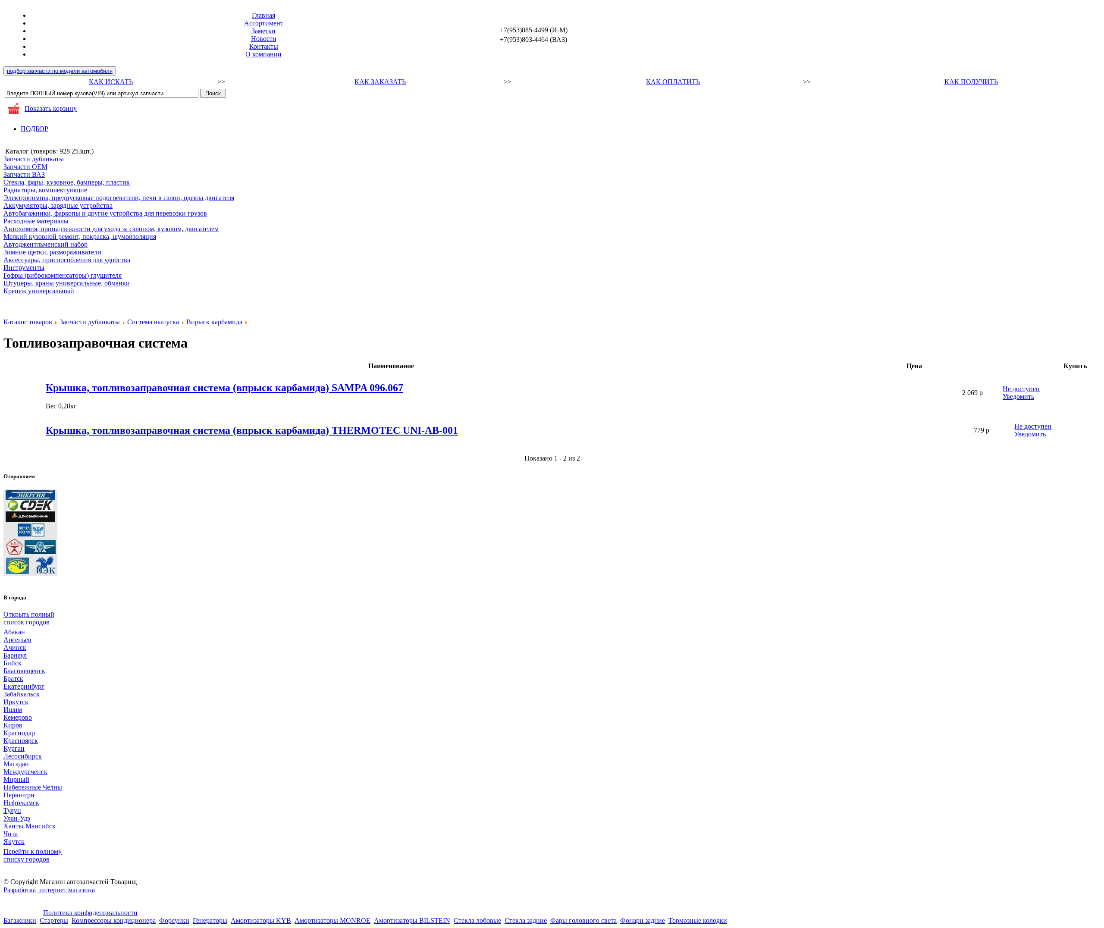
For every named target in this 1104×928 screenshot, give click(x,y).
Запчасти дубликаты (33, 159)
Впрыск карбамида (214, 322)
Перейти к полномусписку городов (32, 855)
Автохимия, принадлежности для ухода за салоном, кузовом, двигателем (111, 228)
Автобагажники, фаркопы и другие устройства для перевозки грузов (105, 213)
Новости (263, 38)
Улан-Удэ (16, 818)
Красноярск (20, 740)
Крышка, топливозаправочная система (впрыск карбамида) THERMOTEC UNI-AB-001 (252, 430)
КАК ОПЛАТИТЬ (673, 81)
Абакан (14, 632)
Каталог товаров (27, 322)
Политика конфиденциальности (90, 912)
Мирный (16, 779)
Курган (14, 748)
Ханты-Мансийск (29, 826)
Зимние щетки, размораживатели (52, 252)
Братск (13, 678)
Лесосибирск (22, 756)
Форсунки (174, 920)
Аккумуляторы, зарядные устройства (58, 205)
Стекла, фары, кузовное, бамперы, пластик (66, 182)
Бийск (12, 663)
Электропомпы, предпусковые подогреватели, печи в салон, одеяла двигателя (118, 197)
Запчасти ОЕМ (25, 166)
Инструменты (23, 267)
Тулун (12, 810)
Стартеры (54, 920)
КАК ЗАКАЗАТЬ (380, 81)
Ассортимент (263, 23)
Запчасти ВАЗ (24, 174)
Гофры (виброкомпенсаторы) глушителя (62, 275)
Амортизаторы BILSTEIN (412, 920)
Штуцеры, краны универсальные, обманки (66, 283)
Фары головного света (583, 920)
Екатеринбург (23, 686)
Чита (10, 833)
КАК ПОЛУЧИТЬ (971, 81)
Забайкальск (21, 694)
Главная (263, 15)
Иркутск (15, 701)
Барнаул (15, 655)
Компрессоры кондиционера (114, 920)
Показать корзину (51, 108)
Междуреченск (25, 771)
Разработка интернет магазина (49, 890)
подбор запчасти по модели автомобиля (60, 71)
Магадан (16, 764)
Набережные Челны (32, 787)
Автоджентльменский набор (45, 244)
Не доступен (1021, 388)
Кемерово (17, 717)
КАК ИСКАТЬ (111, 81)
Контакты (263, 46)
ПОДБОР (34, 128)
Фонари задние (642, 920)
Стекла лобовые (477, 920)
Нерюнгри (18, 795)
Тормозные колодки (697, 920)
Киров (12, 725)
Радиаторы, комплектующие (45, 190)
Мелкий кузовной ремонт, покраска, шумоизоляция (79, 236)
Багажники (19, 920)
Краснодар (19, 733)
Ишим (12, 709)
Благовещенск (24, 670)
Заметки (263, 30)
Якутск (14, 841)
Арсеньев (17, 639)
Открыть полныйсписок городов (28, 618)
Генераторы (210, 920)
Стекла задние (526, 920)
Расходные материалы (36, 221)
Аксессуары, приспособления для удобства (66, 259)
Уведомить (1018, 396)
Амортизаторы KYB (261, 920)
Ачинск (14, 647)
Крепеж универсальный (38, 291)
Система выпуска (153, 322)
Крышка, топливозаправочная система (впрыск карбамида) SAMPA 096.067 (224, 387)
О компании (263, 54)
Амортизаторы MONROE (332, 920)
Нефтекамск (21, 802)
